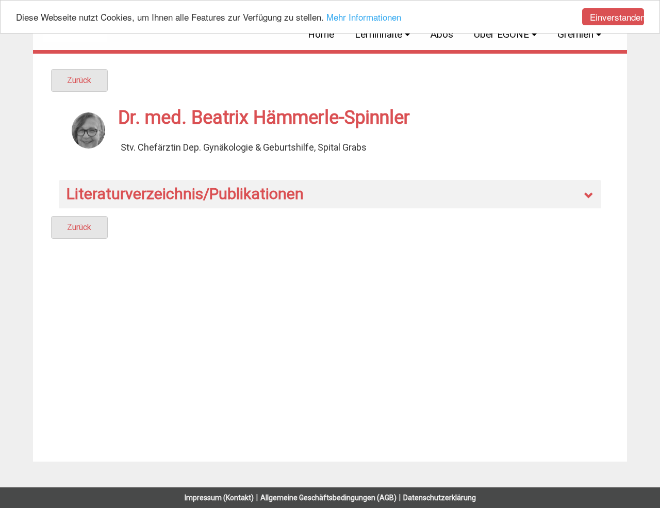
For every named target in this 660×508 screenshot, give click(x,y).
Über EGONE (501, 34)
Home (321, 34)
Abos (442, 34)
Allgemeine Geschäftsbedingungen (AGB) (328, 498)
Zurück (79, 80)
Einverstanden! (617, 16)
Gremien (575, 34)
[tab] (330, 194)
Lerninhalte (378, 34)
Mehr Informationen (363, 17)
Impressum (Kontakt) (219, 498)
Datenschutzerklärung (439, 498)
